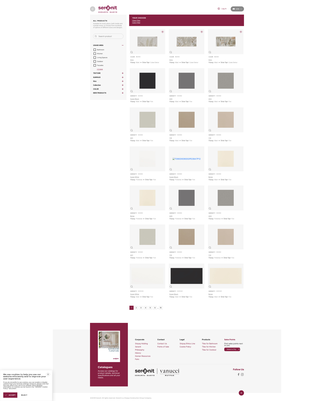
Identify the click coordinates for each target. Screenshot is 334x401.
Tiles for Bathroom (209, 343)
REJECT (24, 395)
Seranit (138, 347)
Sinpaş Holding (141, 343)
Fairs (137, 359)
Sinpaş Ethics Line (187, 343)
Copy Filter (136, 23)
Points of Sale (163, 347)
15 (161, 308)
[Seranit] (107, 9)
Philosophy (139, 350)
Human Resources (142, 356)
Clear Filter (136, 20)
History (138, 353)
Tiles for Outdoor (209, 350)
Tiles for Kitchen (209, 347)
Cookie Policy (185, 347)
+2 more (100, 69)
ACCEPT (12, 395)
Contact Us (162, 343)
